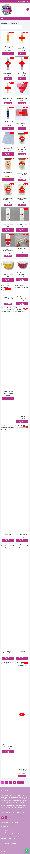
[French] (21, 2)
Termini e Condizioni (9, 842)
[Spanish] (28, 2)
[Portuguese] (25, 2)
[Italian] (23, 2)
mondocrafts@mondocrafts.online (14, 833)
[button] (27, 851)
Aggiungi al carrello (8, 53)
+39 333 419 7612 (10, 830)
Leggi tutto (22, 53)
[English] (19, 2)
